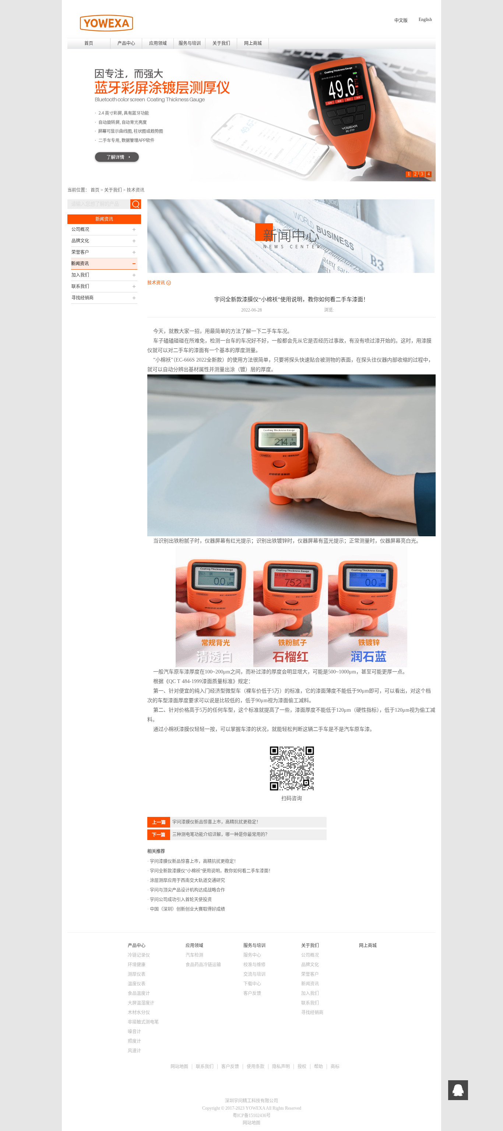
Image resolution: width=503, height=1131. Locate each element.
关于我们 (113, 190)
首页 (88, 43)
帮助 (318, 1066)
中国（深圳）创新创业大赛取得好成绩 (187, 909)
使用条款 (255, 1066)
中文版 (401, 20)
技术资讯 (135, 190)
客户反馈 (230, 1066)
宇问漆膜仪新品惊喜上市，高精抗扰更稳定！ (193, 861)
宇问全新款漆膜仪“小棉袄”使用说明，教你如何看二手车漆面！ (211, 871)
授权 (302, 1066)
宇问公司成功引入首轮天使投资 (180, 899)
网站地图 (179, 1066)
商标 (335, 1066)
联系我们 (205, 1066)
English (425, 19)
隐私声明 (281, 1066)
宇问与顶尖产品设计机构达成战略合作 (187, 890)
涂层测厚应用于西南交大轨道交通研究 (187, 880)
